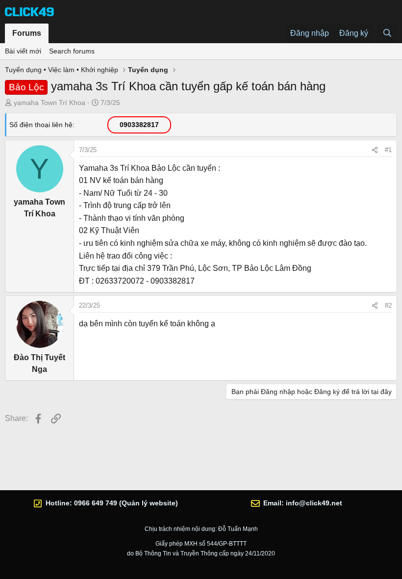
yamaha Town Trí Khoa (49, 102)
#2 (388, 305)
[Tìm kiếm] (387, 33)
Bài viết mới (23, 51)
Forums (26, 33)
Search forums (72, 51)
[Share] (374, 150)
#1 (388, 150)
